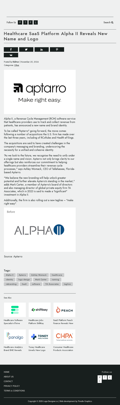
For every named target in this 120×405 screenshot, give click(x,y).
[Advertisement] (101, 64)
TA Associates (52, 284)
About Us (9, 377)
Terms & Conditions (14, 391)
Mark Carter (41, 279)
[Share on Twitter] (26, 49)
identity (9, 279)
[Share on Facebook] (11, 49)
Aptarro (22, 275)
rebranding (11, 284)
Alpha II (9, 275)
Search (107, 22)
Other (16, 65)
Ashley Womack (39, 275)
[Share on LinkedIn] (42, 49)
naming (55, 279)
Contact (8, 381)
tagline (67, 284)
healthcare (57, 275)
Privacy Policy (12, 386)
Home (7, 372)
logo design (24, 279)
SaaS (24, 284)
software (36, 284)
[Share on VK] (11, 54)
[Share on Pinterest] (57, 49)
